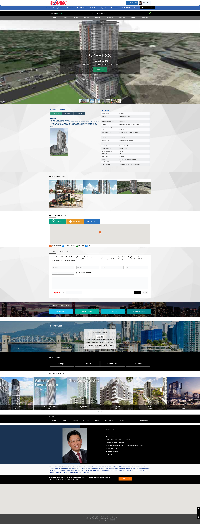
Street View (76, 221)
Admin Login (86, 517)
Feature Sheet (109, 17)
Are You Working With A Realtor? (84, 272)
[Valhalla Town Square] (16, 393)
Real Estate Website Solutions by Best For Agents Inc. (97, 520)
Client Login (109, 517)
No (78, 274)
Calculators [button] (114, 8)
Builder (133, 17)
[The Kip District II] (50, 393)
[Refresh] (64, 293)
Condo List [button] (70, 8)
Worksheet (122, 17)
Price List (86, 17)
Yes (83, 274)
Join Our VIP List (132, 3)
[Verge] (150, 393)
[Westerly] (116, 393)
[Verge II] (183, 393)
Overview (54, 17)
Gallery (65, 17)
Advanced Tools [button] (149, 8)
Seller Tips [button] (93, 8)
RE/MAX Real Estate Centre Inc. (118, 439)
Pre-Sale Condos (82, 8)
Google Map (59, 221)
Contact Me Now (125, 478)
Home (48, 8)
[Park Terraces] (83, 393)
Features (67, 113)
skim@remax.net (111, 436)
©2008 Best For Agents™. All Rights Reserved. (97, 518)
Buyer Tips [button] (104, 8)
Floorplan (97, 17)
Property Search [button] (58, 8)
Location (75, 17)
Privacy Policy (93, 517)
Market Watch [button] (126, 8)
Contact (136, 8)
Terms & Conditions (101, 517)
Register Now (144, 17)
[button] (100, 232)
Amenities (93, 221)
